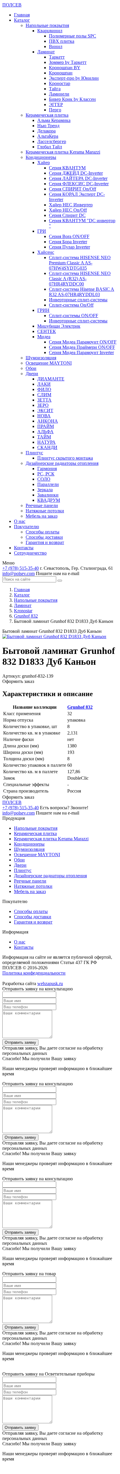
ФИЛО (44, 389)
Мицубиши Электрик (58, 326)
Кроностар (59, 83)
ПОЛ (12, 4)
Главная (22, 14)
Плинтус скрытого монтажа (65, 457)
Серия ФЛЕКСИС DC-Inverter (79, 183)
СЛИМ (44, 394)
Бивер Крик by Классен (72, 99)
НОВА (44, 415)
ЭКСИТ (45, 410)
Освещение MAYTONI (49, 363)
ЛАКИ (44, 384)
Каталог (22, 20)
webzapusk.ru (50, 983)
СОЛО (43, 479)
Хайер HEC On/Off (68, 210)
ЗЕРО (43, 405)
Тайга (55, 88)
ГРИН (43, 310)
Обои (31, 368)
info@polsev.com (18, 573)
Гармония (47, 468)
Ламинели (59, 93)
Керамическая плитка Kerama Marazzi (63, 151)
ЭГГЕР (56, 104)
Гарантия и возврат (45, 542)
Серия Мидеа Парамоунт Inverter (81, 352)
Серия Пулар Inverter (69, 246)
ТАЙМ (44, 436)
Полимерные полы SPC (72, 35)
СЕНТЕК (46, 331)
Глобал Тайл (49, 146)
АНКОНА (47, 421)
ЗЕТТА (44, 399)
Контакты (23, 547)
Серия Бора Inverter (68, 241)
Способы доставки (44, 537)
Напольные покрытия (47, 25)
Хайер (43, 162)
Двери (32, 373)
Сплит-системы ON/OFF (73, 315)
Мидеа (43, 336)
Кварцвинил (49, 30)
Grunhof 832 (80, 707)
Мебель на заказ (41, 516)
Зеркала (45, 489)
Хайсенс (45, 252)
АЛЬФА (45, 431)
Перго (55, 109)
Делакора (46, 130)
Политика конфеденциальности (34, 972)
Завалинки (48, 494)
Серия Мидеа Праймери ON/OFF (82, 347)
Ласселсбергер (51, 141)
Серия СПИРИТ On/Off (72, 188)
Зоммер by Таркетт (68, 62)
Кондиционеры (41, 157)
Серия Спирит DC (67, 215)
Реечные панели (42, 505)
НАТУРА (46, 442)
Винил (55, 46)
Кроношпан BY (64, 67)
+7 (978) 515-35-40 (20, 568)
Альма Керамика (53, 120)
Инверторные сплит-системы (78, 299)
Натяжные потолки (45, 510)
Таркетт (57, 57)
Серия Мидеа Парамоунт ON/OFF (83, 341)
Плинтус (34, 452)
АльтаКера (47, 136)
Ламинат (46, 51)
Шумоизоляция (41, 357)
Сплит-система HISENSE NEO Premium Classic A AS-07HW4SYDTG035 (80, 263)
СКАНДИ (47, 447)
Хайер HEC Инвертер (71, 204)
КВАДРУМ (48, 500)
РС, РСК (45, 473)
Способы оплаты (42, 531)
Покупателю (26, 526)
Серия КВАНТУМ (67, 167)
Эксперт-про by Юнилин (74, 78)
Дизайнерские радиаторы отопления (62, 463)
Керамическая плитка (47, 115)
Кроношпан (61, 72)
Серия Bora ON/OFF (69, 236)
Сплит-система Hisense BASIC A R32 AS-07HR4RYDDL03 (81, 292)
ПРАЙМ (45, 426)
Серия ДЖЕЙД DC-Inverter (76, 173)
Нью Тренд (48, 125)
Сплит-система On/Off (71, 304)
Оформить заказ (18, 681)
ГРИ (41, 231)
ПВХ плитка (61, 41)
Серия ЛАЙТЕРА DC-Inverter (78, 178)
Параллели (48, 484)
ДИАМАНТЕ (50, 378)
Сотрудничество (30, 552)
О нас (19, 521)
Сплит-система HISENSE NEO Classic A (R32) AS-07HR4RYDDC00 (80, 278)
